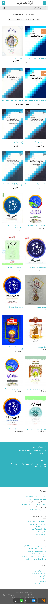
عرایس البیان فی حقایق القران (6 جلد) (34, 504)
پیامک (29, 600)
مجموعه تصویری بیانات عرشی (36, 521)
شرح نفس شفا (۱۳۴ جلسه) (37, 548)
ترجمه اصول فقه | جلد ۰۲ (37, 267)
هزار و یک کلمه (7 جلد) (39, 529)
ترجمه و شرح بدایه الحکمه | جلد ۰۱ (35, 101)
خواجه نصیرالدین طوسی (38, 573)
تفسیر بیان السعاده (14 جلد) (37, 499)
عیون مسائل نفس (40, 534)
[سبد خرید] (4, 3)
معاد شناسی (42, 347)
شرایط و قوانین (24, 600)
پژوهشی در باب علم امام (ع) (13, 267)
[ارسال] (4, 8)
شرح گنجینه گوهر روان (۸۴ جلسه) (36, 559)
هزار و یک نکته (41, 531)
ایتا (40, 600)
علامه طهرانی (42, 581)
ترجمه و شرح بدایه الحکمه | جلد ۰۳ (35, 184)
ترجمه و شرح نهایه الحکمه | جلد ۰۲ (35, 143)
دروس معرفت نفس (40, 526)
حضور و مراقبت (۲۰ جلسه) (38, 554)
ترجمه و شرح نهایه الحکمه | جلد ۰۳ (12, 101)
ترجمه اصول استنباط (16, 307)
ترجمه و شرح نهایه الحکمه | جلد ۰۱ (35, 59)
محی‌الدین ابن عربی (40, 571)
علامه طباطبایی (41, 578)
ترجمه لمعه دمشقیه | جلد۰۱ (13, 389)
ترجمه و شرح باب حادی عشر (36, 429)
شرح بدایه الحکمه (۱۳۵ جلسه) (37, 551)
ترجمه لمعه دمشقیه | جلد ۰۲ (36, 225)
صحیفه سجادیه (41, 307)
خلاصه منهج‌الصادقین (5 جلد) (37, 509)
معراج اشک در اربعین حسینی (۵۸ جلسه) (34, 556)
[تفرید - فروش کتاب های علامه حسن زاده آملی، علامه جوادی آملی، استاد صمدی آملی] (25, 3)
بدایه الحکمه (19, 58)
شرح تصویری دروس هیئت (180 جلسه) (34, 546)
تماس (17, 600)
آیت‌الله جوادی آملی (40, 584)
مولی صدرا (43, 576)
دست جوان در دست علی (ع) (36, 389)
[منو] (44, 3)
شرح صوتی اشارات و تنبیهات (37, 524)
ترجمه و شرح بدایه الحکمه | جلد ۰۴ (12, 143)
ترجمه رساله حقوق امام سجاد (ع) (13, 348)
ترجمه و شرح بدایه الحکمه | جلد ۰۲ (12, 184)
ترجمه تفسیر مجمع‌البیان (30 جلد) (36, 496)
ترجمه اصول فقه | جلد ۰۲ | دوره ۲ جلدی (14, 226)
